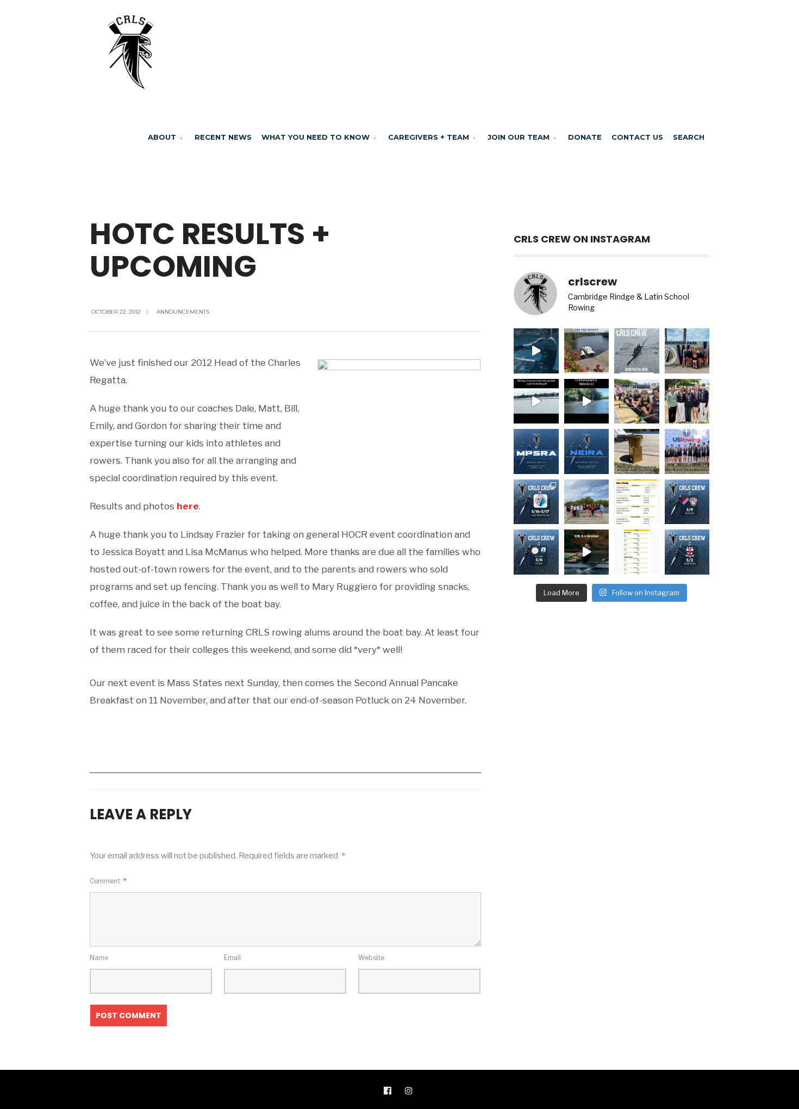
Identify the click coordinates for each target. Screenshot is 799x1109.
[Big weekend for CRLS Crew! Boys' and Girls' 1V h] (536, 502)
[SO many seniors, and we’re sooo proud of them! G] (586, 502)
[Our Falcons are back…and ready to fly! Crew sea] (536, 350)
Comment (108, 881)
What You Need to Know (315, 137)
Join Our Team (519, 137)
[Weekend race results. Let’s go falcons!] (636, 552)
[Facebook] (387, 1090)
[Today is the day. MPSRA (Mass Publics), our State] (536, 451)
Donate (585, 137)
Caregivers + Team (428, 137)
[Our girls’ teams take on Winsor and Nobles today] (536, 552)
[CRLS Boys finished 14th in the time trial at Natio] (536, 401)
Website (371, 958)
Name (99, 958)
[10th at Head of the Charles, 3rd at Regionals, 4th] (687, 350)
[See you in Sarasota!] (586, 401)
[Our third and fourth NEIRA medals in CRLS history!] (687, 401)
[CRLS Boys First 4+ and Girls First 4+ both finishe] (687, 451)
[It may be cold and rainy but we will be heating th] (687, 502)
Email (232, 958)
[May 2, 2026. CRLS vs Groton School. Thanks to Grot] (586, 552)
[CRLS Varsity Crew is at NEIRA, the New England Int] (586, 451)
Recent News (223, 137)
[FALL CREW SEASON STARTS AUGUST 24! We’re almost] (586, 350)
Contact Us (637, 137)
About (162, 137)
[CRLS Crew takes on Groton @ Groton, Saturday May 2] (687, 552)
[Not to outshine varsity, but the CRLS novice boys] (636, 451)
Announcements (183, 311)
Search (688, 137)
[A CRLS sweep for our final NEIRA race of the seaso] (636, 502)
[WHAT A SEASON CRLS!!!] (636, 401)
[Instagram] (409, 1090)
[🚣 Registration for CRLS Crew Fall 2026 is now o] (636, 350)
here (188, 506)
